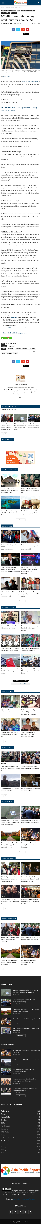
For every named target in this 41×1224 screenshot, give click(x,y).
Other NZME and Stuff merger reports (15, 333)
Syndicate (4, 1120)
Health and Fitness (5, 10)
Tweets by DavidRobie (20, 684)
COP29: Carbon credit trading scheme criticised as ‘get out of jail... (30, 490)
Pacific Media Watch (6, 12)
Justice (3, 1153)
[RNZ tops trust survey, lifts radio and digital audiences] (30, 780)
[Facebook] (11, 1212)
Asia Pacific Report (31, 1191)
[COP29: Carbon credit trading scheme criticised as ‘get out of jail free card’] (30, 480)
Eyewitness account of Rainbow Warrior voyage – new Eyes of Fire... (30, 671)
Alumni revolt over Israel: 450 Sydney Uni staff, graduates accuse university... (9, 845)
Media (18, 10)
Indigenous (4, 1129)
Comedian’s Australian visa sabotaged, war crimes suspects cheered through (25, 1080)
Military (3, 1150)
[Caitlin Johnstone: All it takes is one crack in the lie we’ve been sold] (10, 780)
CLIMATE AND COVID (9, 470)
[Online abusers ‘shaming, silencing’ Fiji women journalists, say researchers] (30, 701)
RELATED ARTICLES (9, 407)
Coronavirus (13, 10)
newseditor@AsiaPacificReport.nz (24, 1199)
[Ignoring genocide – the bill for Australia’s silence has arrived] (10, 640)
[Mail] (16, 1212)
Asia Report (4, 421)
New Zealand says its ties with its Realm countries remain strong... (24, 1001)
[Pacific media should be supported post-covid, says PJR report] (30, 583)
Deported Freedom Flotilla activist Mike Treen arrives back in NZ (10, 901)
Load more (20, 520)
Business (24, 786)
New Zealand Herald (24, 351)
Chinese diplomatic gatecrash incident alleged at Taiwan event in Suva (30, 901)
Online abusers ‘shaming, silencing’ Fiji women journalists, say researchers (28, 712)
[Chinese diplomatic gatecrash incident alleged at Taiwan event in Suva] (30, 891)
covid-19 (4, 351)
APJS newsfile (5, 707)
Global (3, 896)
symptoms (14, 317)
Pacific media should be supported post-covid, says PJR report (30, 594)
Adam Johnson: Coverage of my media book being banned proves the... (10, 768)
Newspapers (33, 351)
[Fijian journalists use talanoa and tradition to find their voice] (10, 701)
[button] (38, 2)
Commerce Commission (21, 348)
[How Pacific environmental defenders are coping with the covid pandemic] (30, 502)
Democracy (4, 1144)
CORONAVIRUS (7, 526)
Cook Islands (31, 421)
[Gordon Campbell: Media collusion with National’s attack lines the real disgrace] (30, 868)
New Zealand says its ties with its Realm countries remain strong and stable (33, 425)
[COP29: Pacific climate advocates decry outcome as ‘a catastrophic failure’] (10, 480)
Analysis (3, 508)
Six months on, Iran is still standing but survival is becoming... (28, 845)
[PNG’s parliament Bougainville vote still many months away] (6, 1030)
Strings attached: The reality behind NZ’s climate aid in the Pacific (9, 513)
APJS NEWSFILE (7, 691)
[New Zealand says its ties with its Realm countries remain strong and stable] (34, 418)
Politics (3, 1114)
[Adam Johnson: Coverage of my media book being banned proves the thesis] (10, 757)
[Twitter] (25, 1212)
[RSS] (20, 1212)
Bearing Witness (25, 666)
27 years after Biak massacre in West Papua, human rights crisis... (10, 671)
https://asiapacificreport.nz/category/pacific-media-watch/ (20, 387)
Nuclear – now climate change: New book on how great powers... (30, 628)
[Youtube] (20, 397)
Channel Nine (10, 348)
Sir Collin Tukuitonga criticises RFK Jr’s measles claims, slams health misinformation (10, 547)
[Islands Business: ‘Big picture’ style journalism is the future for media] (10, 724)
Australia (4, 786)
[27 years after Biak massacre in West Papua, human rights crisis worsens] (10, 660)
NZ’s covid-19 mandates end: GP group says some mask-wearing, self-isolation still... (10, 594)
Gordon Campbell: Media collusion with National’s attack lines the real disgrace (30, 879)
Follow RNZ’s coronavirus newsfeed (14, 328)
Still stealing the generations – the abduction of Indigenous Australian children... (9, 879)
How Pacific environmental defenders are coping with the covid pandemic (29, 513)
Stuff (15, 353)
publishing (9, 353)
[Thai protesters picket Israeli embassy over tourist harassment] (30, 757)
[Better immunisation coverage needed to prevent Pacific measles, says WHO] (30, 536)
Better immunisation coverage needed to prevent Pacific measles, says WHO (29, 547)
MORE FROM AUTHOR (9, 409)
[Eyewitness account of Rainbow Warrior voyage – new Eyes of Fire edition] (30, 660)
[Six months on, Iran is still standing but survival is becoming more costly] (30, 834)
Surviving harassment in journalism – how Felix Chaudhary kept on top (28, 734)
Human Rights (5, 1117)
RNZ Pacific (13, 12)
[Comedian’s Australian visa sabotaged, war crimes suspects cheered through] (6, 1081)
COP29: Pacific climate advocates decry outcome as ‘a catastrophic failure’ (9, 490)
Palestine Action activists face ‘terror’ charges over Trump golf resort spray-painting (10, 822)
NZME (3, 353)
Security (3, 1147)
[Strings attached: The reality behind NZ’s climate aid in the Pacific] (10, 502)
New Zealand (31, 10)
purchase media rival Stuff (30, 82)
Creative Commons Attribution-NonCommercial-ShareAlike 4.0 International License (20, 1194)
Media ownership (12, 351)
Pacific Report (24, 10)
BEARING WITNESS (8, 607)
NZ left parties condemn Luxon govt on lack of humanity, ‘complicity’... (10, 940)
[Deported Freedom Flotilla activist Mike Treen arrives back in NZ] (10, 891)
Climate (3, 485)
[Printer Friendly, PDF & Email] (6, 338)
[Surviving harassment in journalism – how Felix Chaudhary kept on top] (30, 724)
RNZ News (6, 76)
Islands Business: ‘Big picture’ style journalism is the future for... (9, 734)
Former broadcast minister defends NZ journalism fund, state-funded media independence (10, 569)
